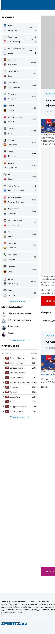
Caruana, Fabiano (15, 368)
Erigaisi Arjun (13, 397)
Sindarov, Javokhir (15, 373)
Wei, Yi (10, 402)
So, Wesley (12, 387)
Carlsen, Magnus (15, 358)
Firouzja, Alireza (14, 411)
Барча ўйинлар (18, 301)
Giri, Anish (12, 392)
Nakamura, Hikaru (15, 363)
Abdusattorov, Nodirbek (18, 382)
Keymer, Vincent (14, 377)
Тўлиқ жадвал (17, 340)
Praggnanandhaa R (16, 406)
